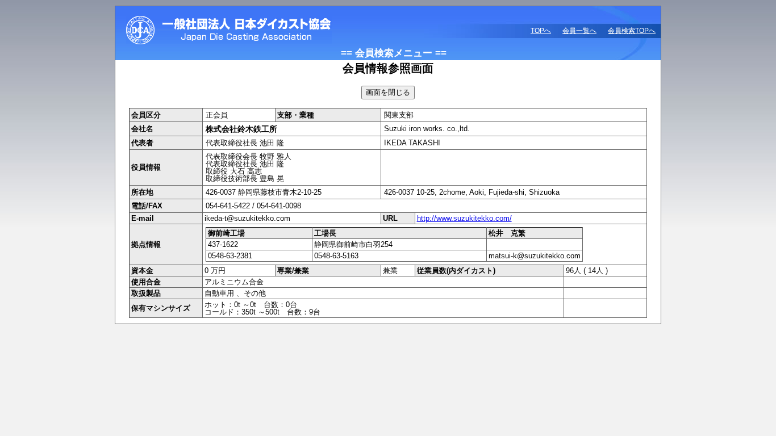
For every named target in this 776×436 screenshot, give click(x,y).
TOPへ (541, 31)
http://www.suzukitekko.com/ (464, 218)
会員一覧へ (579, 31)
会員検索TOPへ (632, 31)
